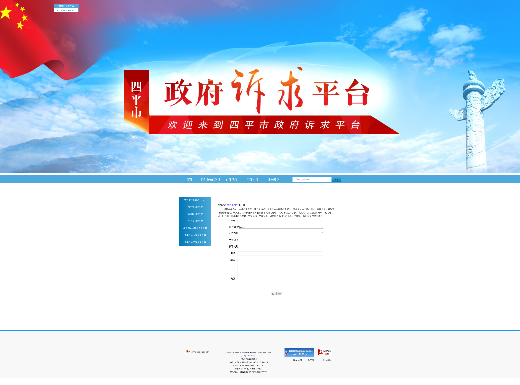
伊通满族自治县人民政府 (195, 228)
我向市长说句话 (210, 179)
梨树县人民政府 (195, 214)
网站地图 (297, 360)
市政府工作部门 (194, 200)
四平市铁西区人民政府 (195, 242)
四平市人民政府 (195, 207)
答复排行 (252, 179)
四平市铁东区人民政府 (195, 235)
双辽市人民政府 (195, 221)
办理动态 (231, 179)
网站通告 (326, 360)
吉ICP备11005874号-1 (248, 356)
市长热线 (274, 179)
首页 (189, 179)
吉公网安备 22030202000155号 (199, 352)
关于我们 (312, 360)
